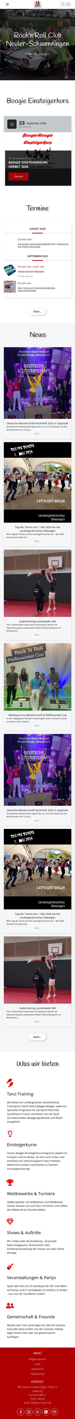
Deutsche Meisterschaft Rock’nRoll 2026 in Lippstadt (37, 423)
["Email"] (54, 1412)
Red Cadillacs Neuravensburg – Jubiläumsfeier (37, 290)
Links (37, 1364)
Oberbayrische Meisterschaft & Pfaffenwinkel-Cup (37, 715)
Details (18, 176)
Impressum (37, 1369)
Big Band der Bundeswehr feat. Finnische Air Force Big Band (43, 246)
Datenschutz (37, 1373)
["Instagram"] (68, 4)
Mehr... (37, 433)
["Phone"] (46, 1412)
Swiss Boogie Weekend (31, 271)
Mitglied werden (37, 1359)
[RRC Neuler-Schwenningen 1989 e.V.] (37, 4)
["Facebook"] (62, 4)
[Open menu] (7, 4)
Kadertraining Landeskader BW (37, 621)
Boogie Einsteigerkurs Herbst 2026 (28, 164)
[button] (37, 311)
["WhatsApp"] (37, 1412)
